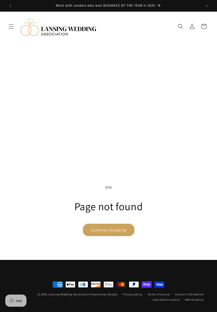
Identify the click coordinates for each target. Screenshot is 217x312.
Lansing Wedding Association (69, 294)
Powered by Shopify (104, 294)
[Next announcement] (207, 6)
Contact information (189, 294)
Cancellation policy (166, 299)
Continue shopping (108, 229)
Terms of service (159, 294)
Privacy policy (132, 294)
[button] (11, 26)
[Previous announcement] (10, 6)
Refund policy (194, 299)
